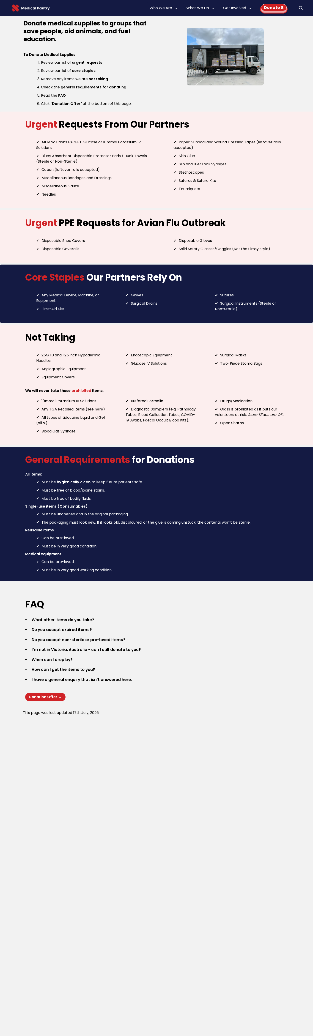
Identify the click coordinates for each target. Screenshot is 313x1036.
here (99, 409)
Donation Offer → (45, 697)
